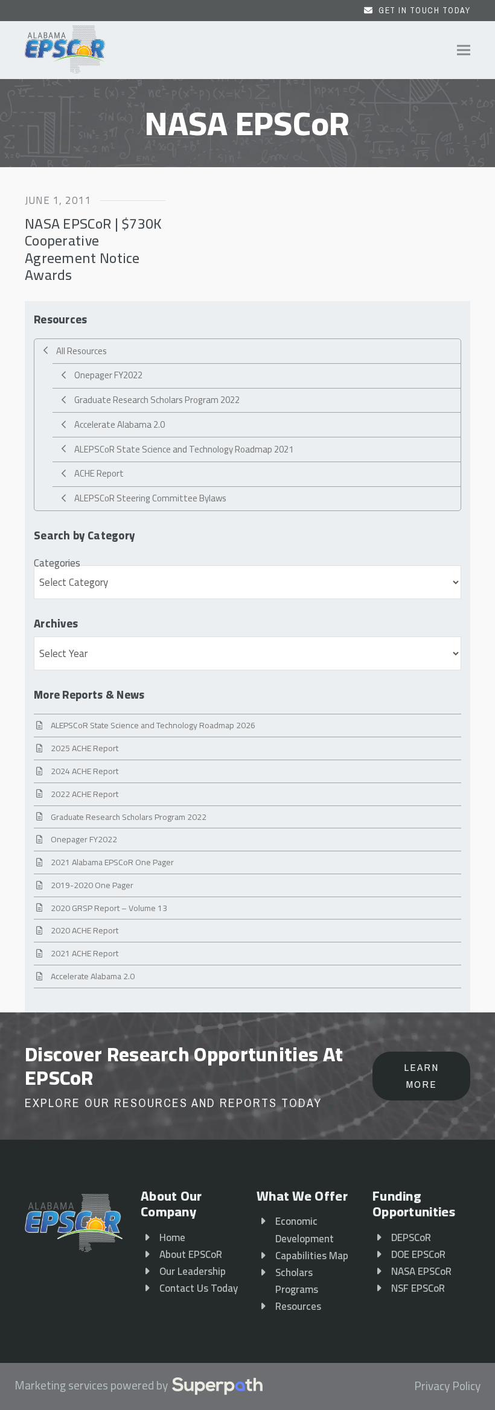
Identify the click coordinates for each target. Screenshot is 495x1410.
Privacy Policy (447, 1386)
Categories (57, 562)
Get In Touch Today (424, 10)
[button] (463, 50)
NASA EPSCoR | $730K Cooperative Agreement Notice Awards (93, 249)
